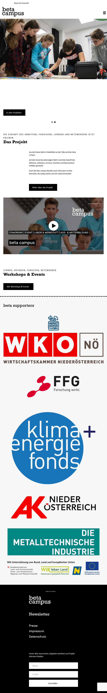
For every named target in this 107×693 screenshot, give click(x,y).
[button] (3, 69)
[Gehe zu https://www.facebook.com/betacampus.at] (31, 644)
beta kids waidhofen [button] (52, 122)
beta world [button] (55, 122)
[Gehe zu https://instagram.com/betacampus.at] (37, 644)
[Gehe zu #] (43, 644)
